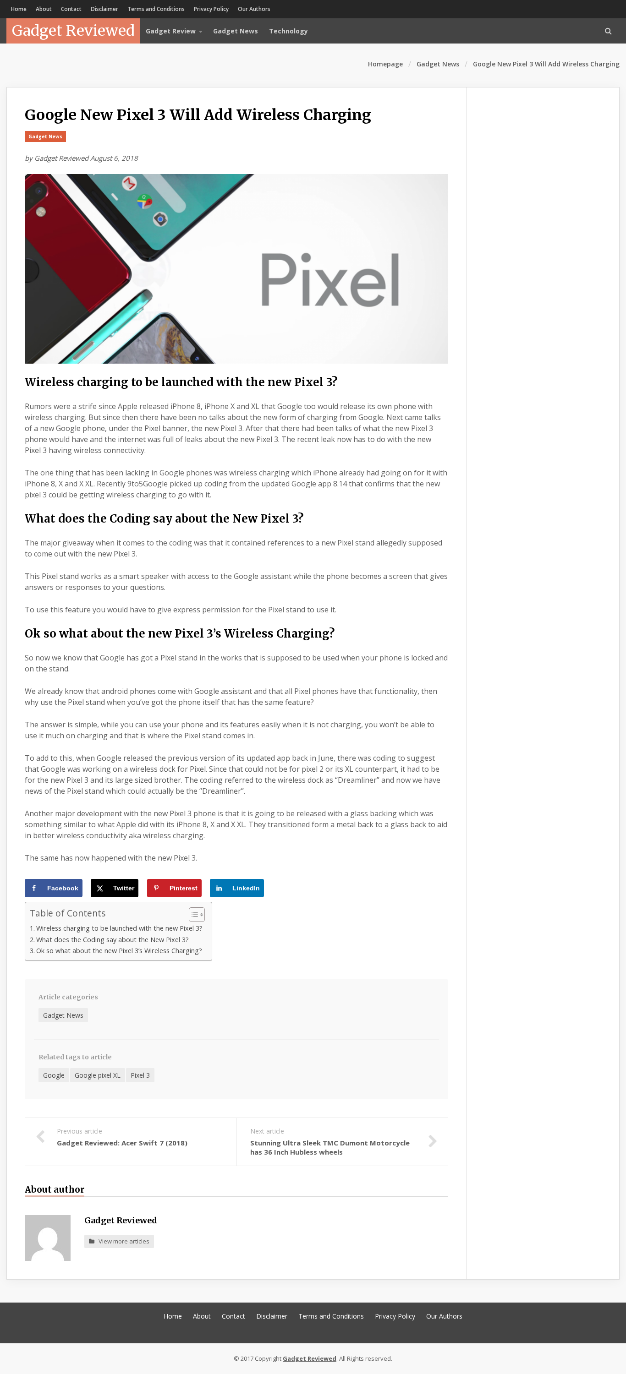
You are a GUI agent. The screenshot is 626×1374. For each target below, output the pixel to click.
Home (19, 9)
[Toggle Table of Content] (192, 914)
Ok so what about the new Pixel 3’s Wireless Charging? (119, 950)
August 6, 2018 (114, 158)
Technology (288, 31)
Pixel (50, 576)
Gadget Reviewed (73, 31)
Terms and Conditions (156, 9)
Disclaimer (104, 9)
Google (370, 417)
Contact (71, 9)
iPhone (216, 406)
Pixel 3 (140, 1075)
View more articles (121, 1241)
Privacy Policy (211, 9)
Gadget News (235, 31)
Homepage (385, 64)
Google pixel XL (98, 1075)
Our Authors (254, 9)
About (44, 9)
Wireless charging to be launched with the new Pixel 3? (119, 928)
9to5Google (147, 484)
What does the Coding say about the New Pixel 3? (112, 939)
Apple (127, 406)
